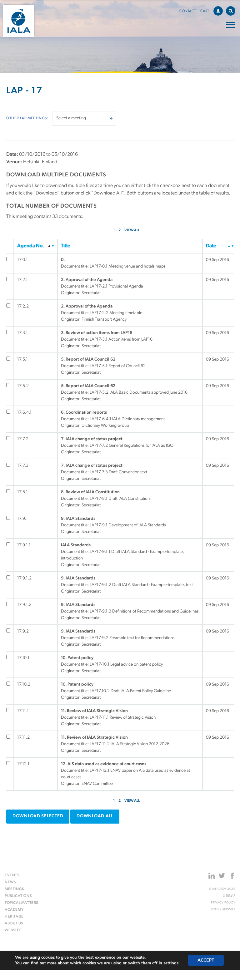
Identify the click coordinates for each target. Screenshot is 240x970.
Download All (95, 816)
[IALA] (18, 21)
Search (230, 11)
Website (13, 930)
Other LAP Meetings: (27, 118)
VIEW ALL (132, 230)
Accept (206, 960)
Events (12, 875)
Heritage (14, 916)
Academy (14, 910)
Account (218, 11)
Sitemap (229, 896)
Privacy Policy (223, 902)
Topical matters (21, 903)
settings (170, 963)
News (10, 882)
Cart (204, 11)
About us (14, 923)
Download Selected (37, 816)
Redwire (229, 909)
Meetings (14, 889)
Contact (187, 11)
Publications (18, 896)
